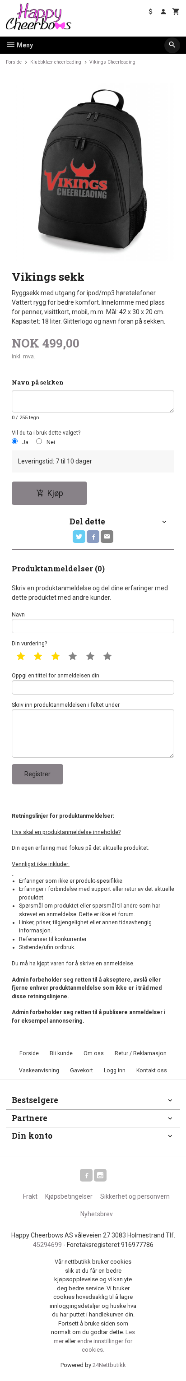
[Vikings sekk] (93, 172)
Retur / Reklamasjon (141, 1053)
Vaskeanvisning (39, 1070)
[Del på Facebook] (93, 536)
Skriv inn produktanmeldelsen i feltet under (66, 705)
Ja (25, 442)
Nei (50, 442)
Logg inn (115, 1070)
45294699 (47, 1244)
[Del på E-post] (107, 536)
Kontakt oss (151, 1070)
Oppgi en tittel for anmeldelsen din (55, 675)
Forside (14, 62)
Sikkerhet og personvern (135, 1196)
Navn (18, 615)
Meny (24, 45)
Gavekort (81, 1070)
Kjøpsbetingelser (69, 1196)
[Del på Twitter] (79, 536)
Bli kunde (61, 1053)
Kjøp (55, 493)
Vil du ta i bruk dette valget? (46, 433)
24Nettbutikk (109, 1365)
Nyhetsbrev (96, 1214)
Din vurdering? (29, 643)
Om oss (94, 1053)
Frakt (30, 1196)
